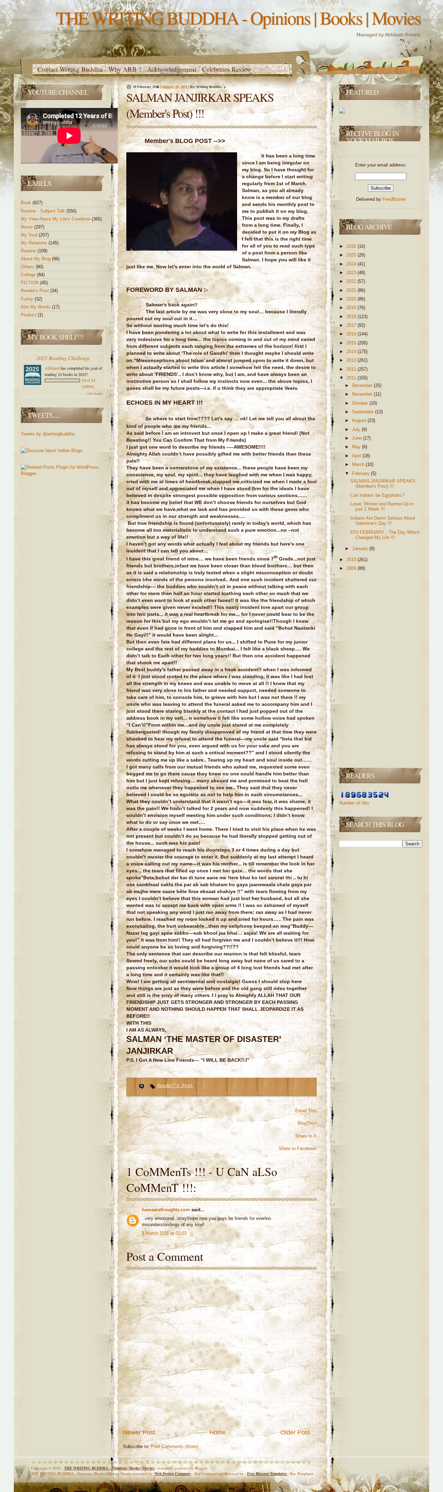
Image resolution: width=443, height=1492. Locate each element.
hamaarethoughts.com (166, 1209)
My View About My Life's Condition (56, 219)
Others (28, 266)
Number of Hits (354, 803)
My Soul (30, 234)
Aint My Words (36, 306)
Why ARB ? (124, 69)
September (363, 411)
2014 (352, 351)
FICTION (30, 282)
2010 (352, 559)
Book (27, 202)
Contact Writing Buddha (69, 69)
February (361, 473)
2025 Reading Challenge (63, 357)
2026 (352, 246)
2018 (352, 316)
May (357, 446)
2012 (352, 369)
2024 (352, 264)
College (29, 274)
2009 (352, 568)
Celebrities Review (226, 69)
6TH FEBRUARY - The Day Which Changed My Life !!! (384, 535)
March (359, 464)
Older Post (295, 1432)
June (357, 438)
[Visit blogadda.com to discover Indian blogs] (52, 450)
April (357, 455)
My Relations (34, 242)
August (360, 420)
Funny (28, 299)
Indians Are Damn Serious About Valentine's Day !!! (382, 520)
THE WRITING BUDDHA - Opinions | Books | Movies (238, 17)
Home (217, 1432)
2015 (352, 342)
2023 (352, 272)
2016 (352, 333)
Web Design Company (172, 1473)
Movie (27, 227)
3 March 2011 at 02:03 (164, 1233)
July (357, 429)
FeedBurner (394, 199)
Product (29, 314)
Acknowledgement (171, 69)
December (363, 385)
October (360, 403)
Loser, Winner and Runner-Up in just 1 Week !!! (382, 506)
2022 (352, 281)
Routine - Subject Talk (43, 211)
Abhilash (52, 368)
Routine (29, 250)
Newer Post (139, 1432)
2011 (352, 377)
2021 (352, 290)
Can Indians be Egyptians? (377, 495)
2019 (352, 307)
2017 (352, 325)
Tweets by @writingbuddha (47, 434)
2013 (352, 360)
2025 (352, 255)
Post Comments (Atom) (174, 1446)
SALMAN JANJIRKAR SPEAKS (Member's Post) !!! (199, 105)
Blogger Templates (267, 1473)
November (363, 394)
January (360, 548)
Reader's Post (35, 290)
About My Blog (36, 258)
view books (94, 393)
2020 (352, 299)
